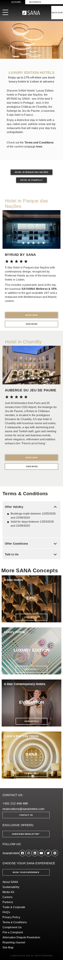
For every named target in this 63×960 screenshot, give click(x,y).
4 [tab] (38, 243)
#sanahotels (11, 853)
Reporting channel (14, 942)
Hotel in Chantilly (31, 180)
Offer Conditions (31, 544)
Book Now (31, 315)
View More (31, 324)
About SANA (10, 882)
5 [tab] (44, 243)
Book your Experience (26, 872)
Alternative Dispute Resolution (21, 937)
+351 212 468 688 (15, 803)
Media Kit (8, 892)
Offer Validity (31, 507)
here (39, 146)
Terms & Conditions (15, 922)
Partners (8, 902)
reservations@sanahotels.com (23, 809)
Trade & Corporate (14, 907)
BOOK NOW (57, 13)
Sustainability (11, 887)
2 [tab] (28, 243)
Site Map (8, 947)
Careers (7, 897)
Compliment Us (12, 927)
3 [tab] (33, 243)
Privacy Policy (11, 917)
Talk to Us (31, 554)
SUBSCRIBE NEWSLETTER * (26, 834)
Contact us (26, 815)
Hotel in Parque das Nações (31, 172)
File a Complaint (13, 932)
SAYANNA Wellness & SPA (39, 288)
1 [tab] (23, 243)
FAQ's (6, 912)
